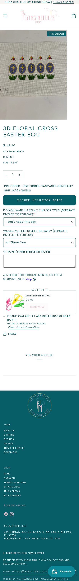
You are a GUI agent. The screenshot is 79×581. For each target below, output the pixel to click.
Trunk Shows (12, 491)
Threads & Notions (15, 482)
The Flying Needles (19, 579)
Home (7, 473)
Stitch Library (12, 495)
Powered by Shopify (54, 579)
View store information (23, 327)
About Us (9, 430)
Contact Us (11, 452)
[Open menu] (9, 15)
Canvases (10, 478)
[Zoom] (7, 112)
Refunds (9, 439)
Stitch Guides (12, 486)
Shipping (9, 434)
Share (12, 333)
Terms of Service (14, 448)
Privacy (8, 443)
